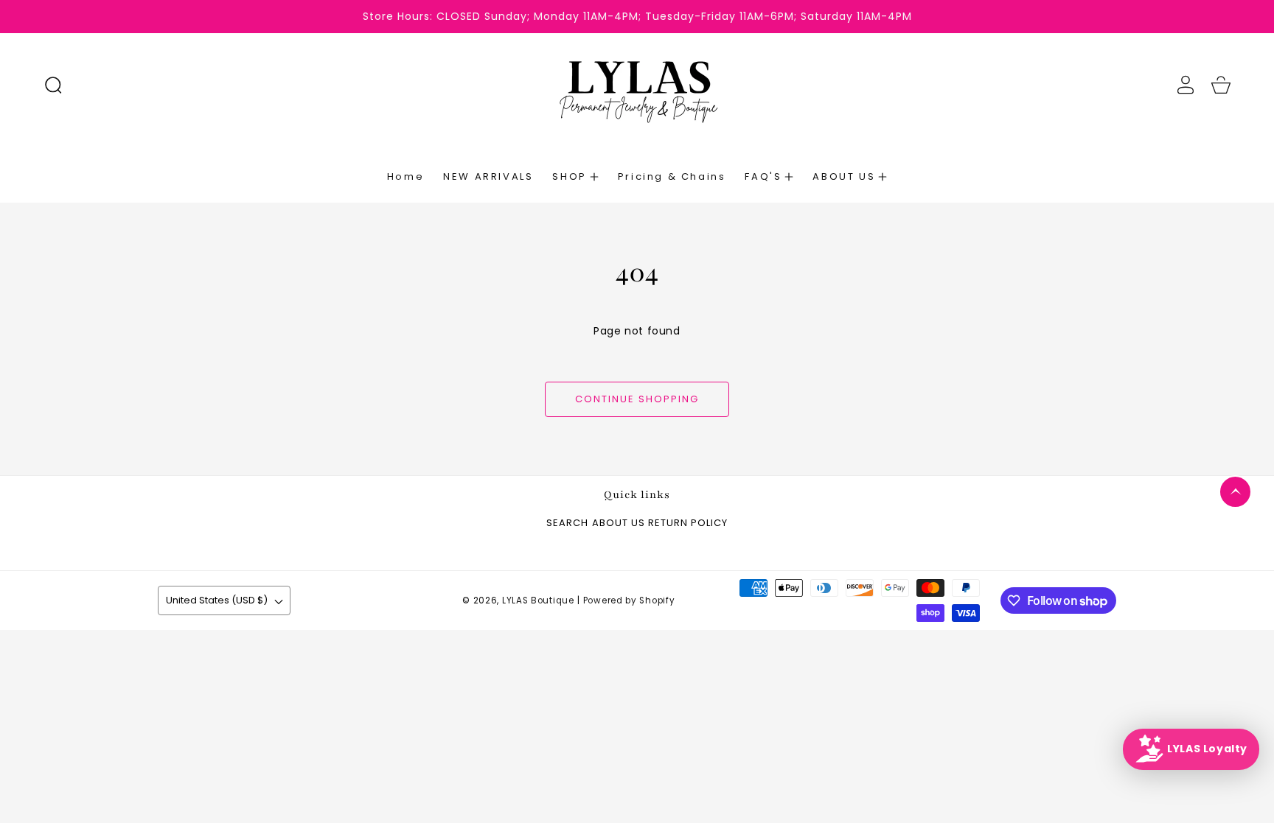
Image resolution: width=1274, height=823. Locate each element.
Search (567, 523)
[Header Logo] (636, 84)
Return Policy (688, 523)
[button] (53, 85)
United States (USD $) (217, 600)
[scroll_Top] (1235, 491)
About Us (618, 523)
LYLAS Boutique (538, 600)
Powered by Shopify (629, 600)
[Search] (53, 84)
